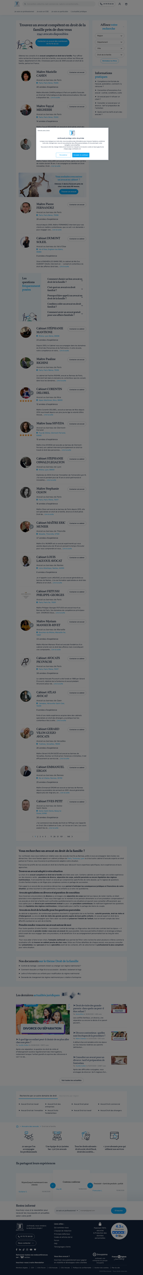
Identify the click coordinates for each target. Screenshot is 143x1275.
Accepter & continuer (81, 155)
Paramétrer (63, 155)
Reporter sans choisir (44, 130)
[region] (72, 144)
